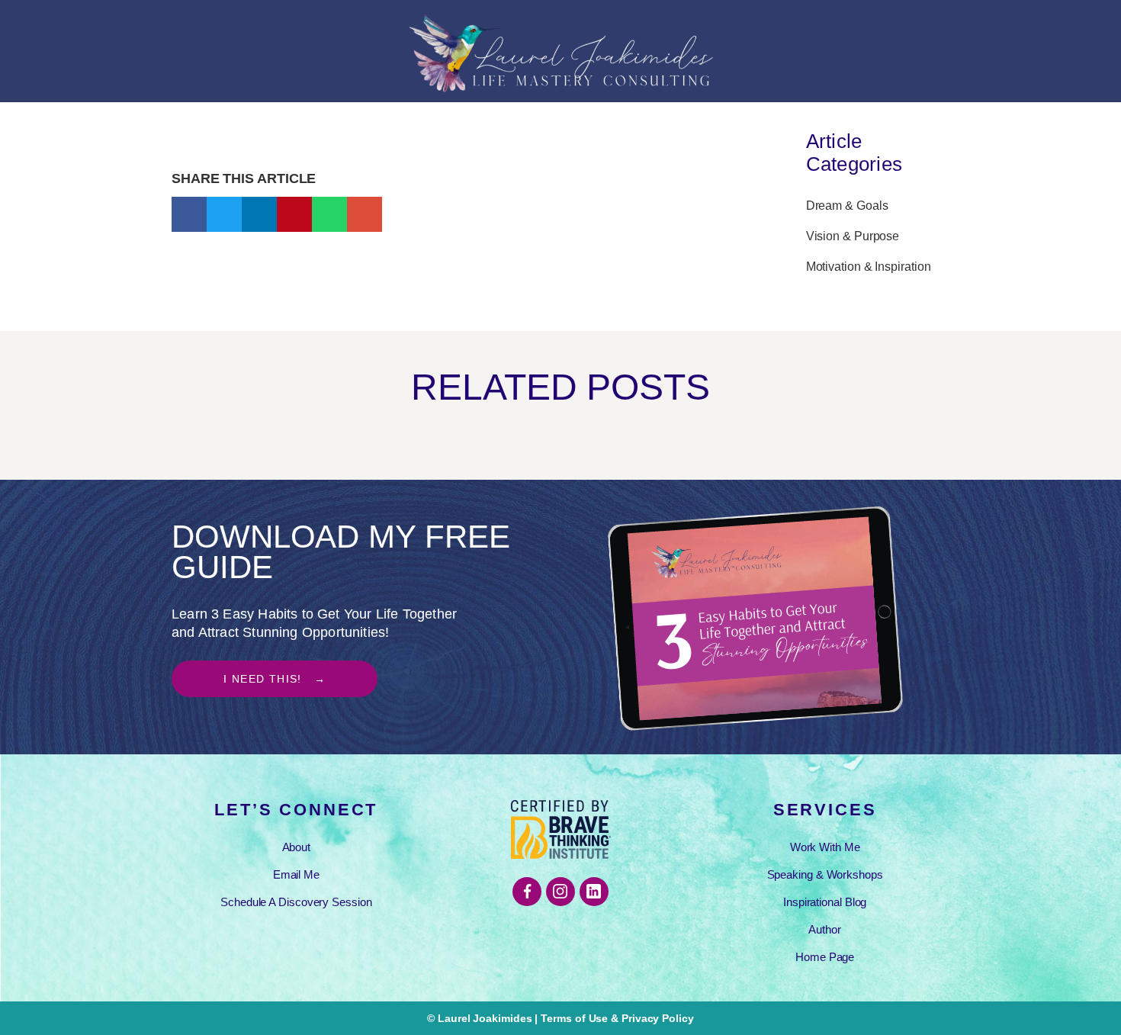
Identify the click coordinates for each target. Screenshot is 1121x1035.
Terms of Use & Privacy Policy (617, 1018)
